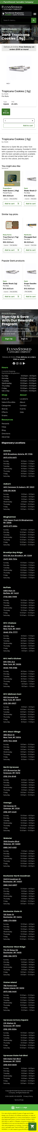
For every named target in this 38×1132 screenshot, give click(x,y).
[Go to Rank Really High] (19, 1107)
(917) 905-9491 (10, 992)
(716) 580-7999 (10, 597)
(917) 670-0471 (10, 458)
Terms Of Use (19, 1100)
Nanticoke (27, 235)
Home (4, 29)
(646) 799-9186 (10, 668)
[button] (13, 14)
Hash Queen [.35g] (11, 191)
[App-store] (20, 363)
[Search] (33, 20)
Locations (24, 399)
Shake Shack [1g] (10, 283)
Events (23, 409)
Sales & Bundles (8, 402)
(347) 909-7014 (10, 559)
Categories (6, 406)
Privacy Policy (28, 1096)
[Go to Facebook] (14, 363)
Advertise (6, 437)
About (22, 402)
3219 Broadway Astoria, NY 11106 (18, 454)
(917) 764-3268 (10, 741)
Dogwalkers (7, 188)
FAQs (4, 427)
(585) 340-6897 (10, 885)
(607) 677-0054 (10, 526)
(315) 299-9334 (10, 1029)
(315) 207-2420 (9, 812)
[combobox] (16, 20)
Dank (26, 188)
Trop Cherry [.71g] (10, 237)
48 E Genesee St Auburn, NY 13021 (18, 487)
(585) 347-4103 (9, 848)
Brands (5, 409)
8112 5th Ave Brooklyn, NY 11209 (17, 556)
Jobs (22, 412)
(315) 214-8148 (9, 776)
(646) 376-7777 (10, 632)
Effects (5, 412)
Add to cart (28, 125)
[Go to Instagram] (17, 363)
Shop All (5, 399)
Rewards (5, 424)
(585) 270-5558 (9, 921)
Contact (23, 406)
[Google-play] (24, 363)
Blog (4, 430)
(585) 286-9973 (10, 956)
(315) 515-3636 (9, 491)
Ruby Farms (7, 235)
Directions (6, 434)
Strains (4, 416)
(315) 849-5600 (10, 1065)
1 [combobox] (5, 121)
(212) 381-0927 (9, 703)
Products (12, 29)
